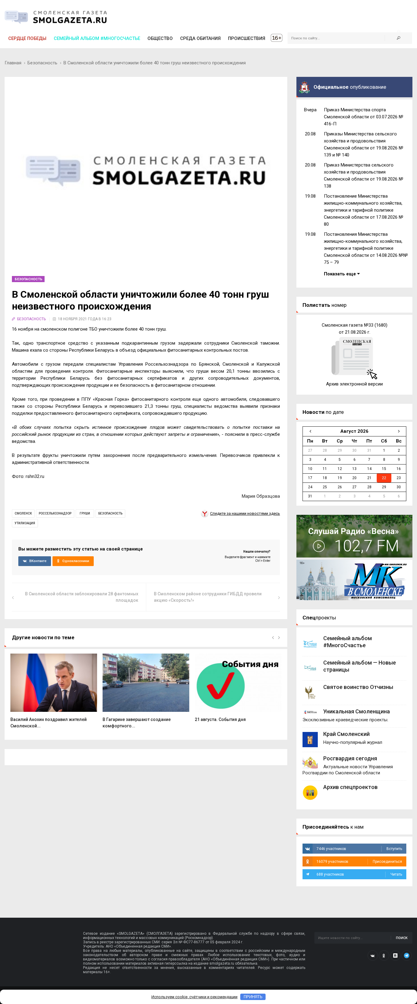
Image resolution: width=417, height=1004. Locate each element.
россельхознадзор (55, 513)
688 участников (359, 874)
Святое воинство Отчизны (358, 687)
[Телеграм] (406, 955)
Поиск (402, 938)
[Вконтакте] (373, 955)
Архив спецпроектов (350, 787)
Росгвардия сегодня (350, 758)
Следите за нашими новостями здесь (245, 513)
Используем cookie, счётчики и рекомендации (194, 997)
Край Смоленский (346, 734)
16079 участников (359, 861)
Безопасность (42, 63)
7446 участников (359, 849)
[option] (54, 694)
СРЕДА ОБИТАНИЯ (200, 38)
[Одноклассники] (384, 955)
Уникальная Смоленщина (356, 711)
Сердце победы (27, 38)
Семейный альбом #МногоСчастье (97, 38)
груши (85, 513)
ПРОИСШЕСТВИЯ (246, 38)
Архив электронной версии (354, 384)
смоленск (23, 513)
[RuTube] (395, 955)
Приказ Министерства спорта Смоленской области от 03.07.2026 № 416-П (363, 117)
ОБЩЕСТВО (160, 38)
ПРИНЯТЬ (253, 997)
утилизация (25, 523)
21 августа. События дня (220, 719)
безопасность (110, 513)
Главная (13, 63)
